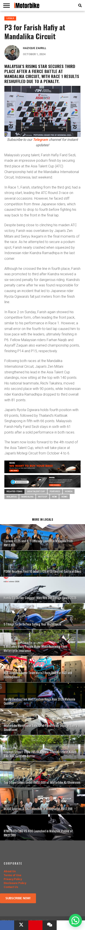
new (54, 496)
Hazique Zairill (34, 48)
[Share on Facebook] (7, 925)
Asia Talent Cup (36, 491)
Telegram (40, 140)
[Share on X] (21, 925)
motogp (42, 496)
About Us (10, 871)
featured (55, 491)
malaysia (12, 496)
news (64, 496)
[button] (75, 920)
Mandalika (27, 496)
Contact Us (11, 887)
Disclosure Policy (15, 883)
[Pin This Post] (35, 925)
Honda (68, 491)
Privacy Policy (13, 879)
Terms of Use (12, 875)
